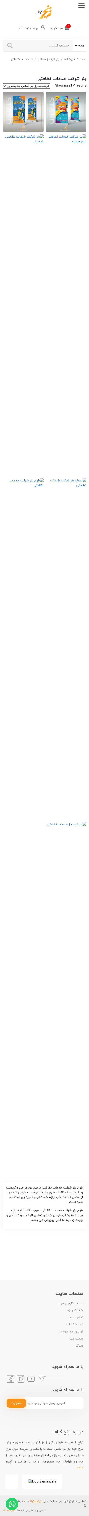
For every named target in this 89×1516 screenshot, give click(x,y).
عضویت (16, 1403)
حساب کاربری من (72, 1303)
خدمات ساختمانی (21, 59)
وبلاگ (80, 1346)
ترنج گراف (35, 1501)
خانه (82, 59)
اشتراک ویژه (75, 1310)
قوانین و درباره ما (72, 1331)
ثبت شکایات (75, 1324)
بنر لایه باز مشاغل (48, 59)
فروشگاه (69, 59)
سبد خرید (59, 27)
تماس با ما (76, 1317)
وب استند (8, 1510)
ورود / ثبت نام (28, 28)
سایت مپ (76, 1339)
